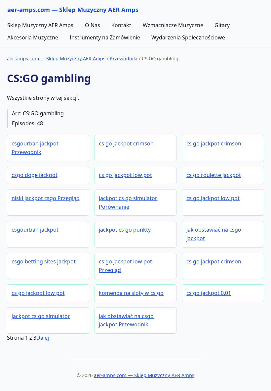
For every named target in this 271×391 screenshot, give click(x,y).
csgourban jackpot (35, 229)
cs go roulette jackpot (213, 175)
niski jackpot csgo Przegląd (46, 198)
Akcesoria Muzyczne (32, 37)
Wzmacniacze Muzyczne (173, 25)
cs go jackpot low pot (125, 175)
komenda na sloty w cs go (131, 293)
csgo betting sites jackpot (44, 261)
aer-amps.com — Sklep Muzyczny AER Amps (56, 58)
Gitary (222, 25)
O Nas (92, 25)
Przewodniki (123, 58)
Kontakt (121, 25)
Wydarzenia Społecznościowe (188, 37)
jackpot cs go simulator (41, 316)
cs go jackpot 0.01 (208, 293)
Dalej (42, 337)
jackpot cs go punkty (125, 229)
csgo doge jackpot (35, 175)
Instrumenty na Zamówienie (105, 37)
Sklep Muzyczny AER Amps (40, 25)
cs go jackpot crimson (126, 143)
